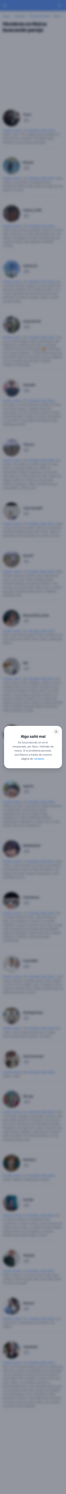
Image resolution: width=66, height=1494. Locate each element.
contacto (39, 758)
